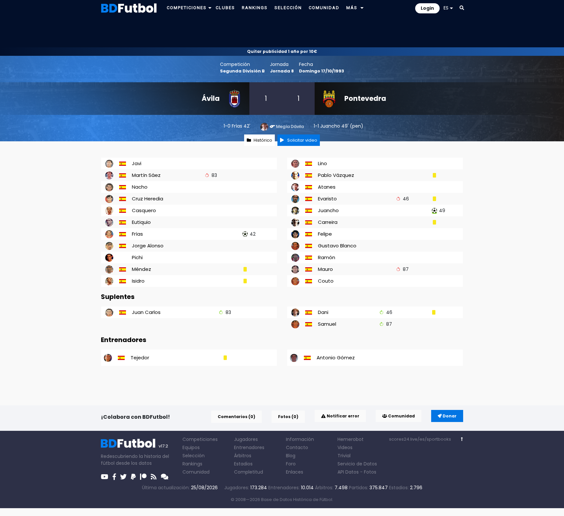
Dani (323, 312)
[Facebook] (114, 476)
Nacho (140, 186)
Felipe (325, 233)
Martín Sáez (146, 175)
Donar (449, 416)
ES (446, 8)
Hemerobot (350, 439)
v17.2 (163, 446)
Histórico (263, 140)
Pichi (137, 257)
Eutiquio (141, 222)
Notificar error (342, 416)
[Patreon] (143, 476)
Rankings (192, 464)
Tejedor (140, 357)
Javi (136, 163)
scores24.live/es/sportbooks (420, 439)
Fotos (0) (288, 416)
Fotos (370, 472)
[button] (210, 7)
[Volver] (462, 439)
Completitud (248, 472)
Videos (344, 447)
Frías (237, 126)
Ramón (326, 257)
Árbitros (242, 455)
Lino (322, 163)
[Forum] (164, 476)
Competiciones (200, 439)
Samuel (327, 324)
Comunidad (401, 416)
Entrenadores (249, 447)
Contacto (297, 447)
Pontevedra (365, 98)
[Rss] (154, 476)
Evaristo (327, 198)
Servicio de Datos (357, 464)
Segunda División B (242, 71)
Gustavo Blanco (337, 245)
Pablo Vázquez (336, 175)
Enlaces (294, 472)
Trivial (344, 455)
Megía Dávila (290, 126)
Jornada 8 (282, 71)
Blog (290, 455)
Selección (193, 455)
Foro (291, 464)
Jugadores (246, 439)
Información (300, 439)
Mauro (325, 269)
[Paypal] (133, 476)
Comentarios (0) (236, 416)
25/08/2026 (204, 487)
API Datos (348, 472)
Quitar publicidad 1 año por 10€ (282, 51)
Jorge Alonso (148, 245)
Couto (326, 280)
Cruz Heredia (147, 198)
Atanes (327, 186)
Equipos (191, 447)
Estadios (243, 464)
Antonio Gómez (336, 357)
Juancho (330, 126)
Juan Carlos (146, 312)
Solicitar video (301, 140)
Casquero (144, 210)
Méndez (141, 269)
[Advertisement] (282, 31)
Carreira (327, 222)
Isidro (138, 280)
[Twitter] (123, 476)
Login (427, 8)
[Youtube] (104, 476)
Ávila (211, 98)
